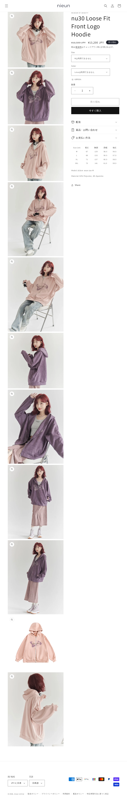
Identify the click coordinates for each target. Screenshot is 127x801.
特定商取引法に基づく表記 (98, 794)
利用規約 (66, 794)
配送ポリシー (78, 794)
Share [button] (78, 185)
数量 (73, 84)
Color (73, 66)
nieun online (19, 794)
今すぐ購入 (95, 110)
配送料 (78, 47)
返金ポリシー (33, 794)
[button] (6, 5)
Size (73, 52)
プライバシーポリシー (51, 794)
